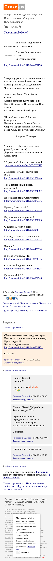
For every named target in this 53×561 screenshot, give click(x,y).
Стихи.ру (9, 504)
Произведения (22, 14)
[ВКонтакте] (7, 298)
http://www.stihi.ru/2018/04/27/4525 (23, 268)
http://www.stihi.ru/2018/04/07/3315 (23, 258)
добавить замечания (15, 370)
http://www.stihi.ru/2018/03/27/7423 (23, 165)
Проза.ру (19, 504)
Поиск (7, 18)
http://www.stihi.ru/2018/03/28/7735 (23, 210)
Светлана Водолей (16, 32)
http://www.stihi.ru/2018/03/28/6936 (23, 200)
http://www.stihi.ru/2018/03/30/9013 (23, 239)
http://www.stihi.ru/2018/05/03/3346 (23, 278)
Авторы (8, 14)
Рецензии (37, 14)
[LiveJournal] (16, 298)
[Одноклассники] (10, 298)
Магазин (17, 18)
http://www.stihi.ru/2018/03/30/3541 (23, 229)
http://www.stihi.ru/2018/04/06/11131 (23, 347)
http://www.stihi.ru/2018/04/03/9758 (23, 65)
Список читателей (11, 303)
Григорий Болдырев (13, 360)
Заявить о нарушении (20, 306)
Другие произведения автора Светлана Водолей (25, 310)
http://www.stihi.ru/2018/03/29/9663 (23, 220)
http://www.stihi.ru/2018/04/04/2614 (23, 249)
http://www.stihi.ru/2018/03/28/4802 (23, 191)
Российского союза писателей (30, 557)
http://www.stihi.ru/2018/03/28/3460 (23, 178)
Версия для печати (29, 303)
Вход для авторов (13, 22)
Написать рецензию (13, 327)
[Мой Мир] (13, 298)
